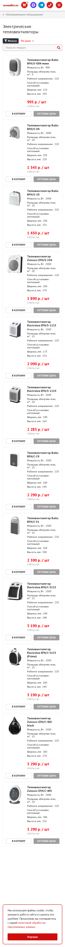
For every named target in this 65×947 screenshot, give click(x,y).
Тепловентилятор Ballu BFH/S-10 (42, 192)
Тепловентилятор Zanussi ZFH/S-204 (39, 258)
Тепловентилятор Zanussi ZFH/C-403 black (39, 721)
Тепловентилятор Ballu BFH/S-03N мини (42, 61)
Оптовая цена (46, 113)
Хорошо (32, 937)
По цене (26, 40)
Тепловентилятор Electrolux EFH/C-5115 (41, 585)
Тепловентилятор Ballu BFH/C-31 (42, 519)
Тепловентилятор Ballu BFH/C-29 (42, 454)
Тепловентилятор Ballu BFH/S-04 (42, 127)
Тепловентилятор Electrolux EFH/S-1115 (41, 323)
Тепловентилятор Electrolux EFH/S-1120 (41, 389)
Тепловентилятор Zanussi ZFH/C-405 (39, 789)
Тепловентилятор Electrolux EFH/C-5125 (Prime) (41, 652)
